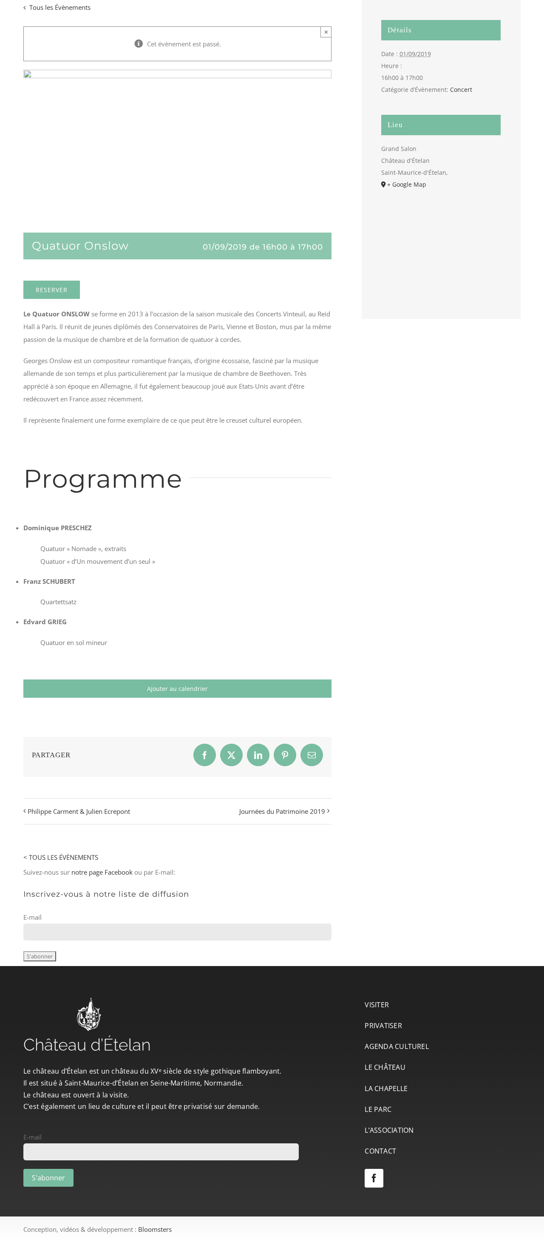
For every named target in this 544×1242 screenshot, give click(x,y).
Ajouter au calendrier (177, 688)
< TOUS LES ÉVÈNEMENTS (60, 857)
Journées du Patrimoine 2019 (282, 811)
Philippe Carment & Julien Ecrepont (79, 811)
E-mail (32, 917)
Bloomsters (155, 1229)
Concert (461, 89)
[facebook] (374, 1178)
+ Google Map (406, 184)
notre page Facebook (102, 872)
